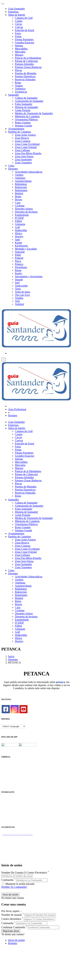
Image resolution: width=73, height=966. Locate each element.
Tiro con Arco (22, 294)
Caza (17, 202)
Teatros (19, 85)
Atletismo (20, 177)
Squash (19, 279)
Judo (17, 239)
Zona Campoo (22, 141)
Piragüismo (21, 267)
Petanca (19, 264)
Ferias (18, 36)
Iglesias (19, 45)
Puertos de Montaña (25, 73)
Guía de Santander (11, 852)
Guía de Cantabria (11, 855)
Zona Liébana (22, 150)
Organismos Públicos (26, 119)
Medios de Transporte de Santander (34, 113)
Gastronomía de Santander (29, 101)
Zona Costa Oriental (26, 147)
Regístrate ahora (11, 931)
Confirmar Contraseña (13, 927)
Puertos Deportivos (25, 76)
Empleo (5, 811)
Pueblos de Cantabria (19, 131)
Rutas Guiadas (23, 122)
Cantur (5, 804)
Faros (18, 33)
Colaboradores (9, 779)
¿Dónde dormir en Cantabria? (17, 837)
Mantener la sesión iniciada (19, 883)
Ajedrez (19, 174)
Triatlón (19, 298)
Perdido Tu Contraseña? (14, 886)
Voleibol (19, 304)
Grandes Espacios (24, 42)
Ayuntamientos (16, 128)
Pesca (18, 261)
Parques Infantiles (24, 64)
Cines (11, 165)
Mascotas (6, 814)
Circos (18, 24)
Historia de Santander (26, 107)
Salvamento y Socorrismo (28, 276)
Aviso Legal (7, 769)
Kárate (18, 242)
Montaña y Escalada (26, 248)
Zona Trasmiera (23, 162)
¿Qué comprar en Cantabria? (16, 840)
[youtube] (23, 709)
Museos (19, 54)
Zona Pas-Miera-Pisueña (28, 153)
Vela (17, 301)
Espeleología (22, 214)
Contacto (6, 766)
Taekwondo (21, 285)
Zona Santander (23, 159)
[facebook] (6, 709)
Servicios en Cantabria (13, 843)
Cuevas (19, 27)
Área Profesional (17, 409)
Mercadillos (21, 48)
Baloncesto (21, 187)
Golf (17, 227)
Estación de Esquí (24, 30)
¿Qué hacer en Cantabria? (15, 846)
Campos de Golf (24, 17)
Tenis (18, 288)
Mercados (20, 51)
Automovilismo (23, 181)
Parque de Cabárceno (26, 61)
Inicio (11, 656)
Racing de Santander (12, 817)
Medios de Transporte (13, 801)
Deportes (13, 168)
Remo (18, 270)
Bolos (18, 196)
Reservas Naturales (25, 79)
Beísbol (19, 193)
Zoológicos (21, 91)
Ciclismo (19, 205)
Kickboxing (21, 245)
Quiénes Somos (9, 763)
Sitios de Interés (16, 14)
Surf (17, 282)
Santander (13, 94)
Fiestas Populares (24, 39)
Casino (18, 20)
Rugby (18, 273)
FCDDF (19, 217)
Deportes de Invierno (26, 211)
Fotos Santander (23, 104)
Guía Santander (16, 8)
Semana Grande (23, 125)
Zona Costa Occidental (27, 144)
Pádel (18, 254)
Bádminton (21, 184)
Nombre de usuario (11, 914)
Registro (12, 415)
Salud (4, 807)
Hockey (19, 236)
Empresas (13, 11)
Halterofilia (21, 230)
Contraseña (7, 880)
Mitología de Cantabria (27, 116)
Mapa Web (7, 775)
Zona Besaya (22, 137)
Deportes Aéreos (24, 208)
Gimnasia (20, 224)
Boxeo (18, 199)
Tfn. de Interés (9, 798)
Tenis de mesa (22, 291)
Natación (20, 251)
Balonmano (21, 190)
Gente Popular (22, 110)
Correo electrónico (11, 919)
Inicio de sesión (16, 940)
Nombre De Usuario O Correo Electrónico (24, 872)
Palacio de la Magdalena (28, 57)
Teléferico (20, 88)
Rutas (18, 82)
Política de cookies (11, 772)
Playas (18, 70)
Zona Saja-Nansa (24, 156)
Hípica (18, 233)
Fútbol (18, 221)
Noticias (5, 782)
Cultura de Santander (26, 97)
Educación (7, 820)
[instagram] (15, 709)
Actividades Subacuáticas (28, 171)
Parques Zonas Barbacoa (28, 67)
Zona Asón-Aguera (25, 134)
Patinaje (19, 258)
